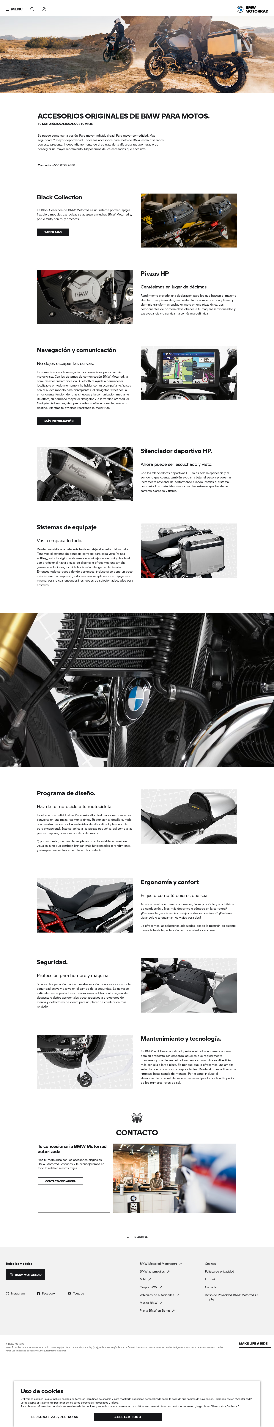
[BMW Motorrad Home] (252, 9)
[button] (14, 9)
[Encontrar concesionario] (44, 8)
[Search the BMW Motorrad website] (32, 8)
